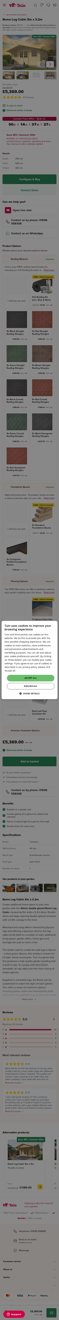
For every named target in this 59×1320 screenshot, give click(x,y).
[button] (29, 693)
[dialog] (29, 660)
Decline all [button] (30, 686)
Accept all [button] (31, 678)
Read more (22, 670)
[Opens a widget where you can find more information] (14, 1314)
